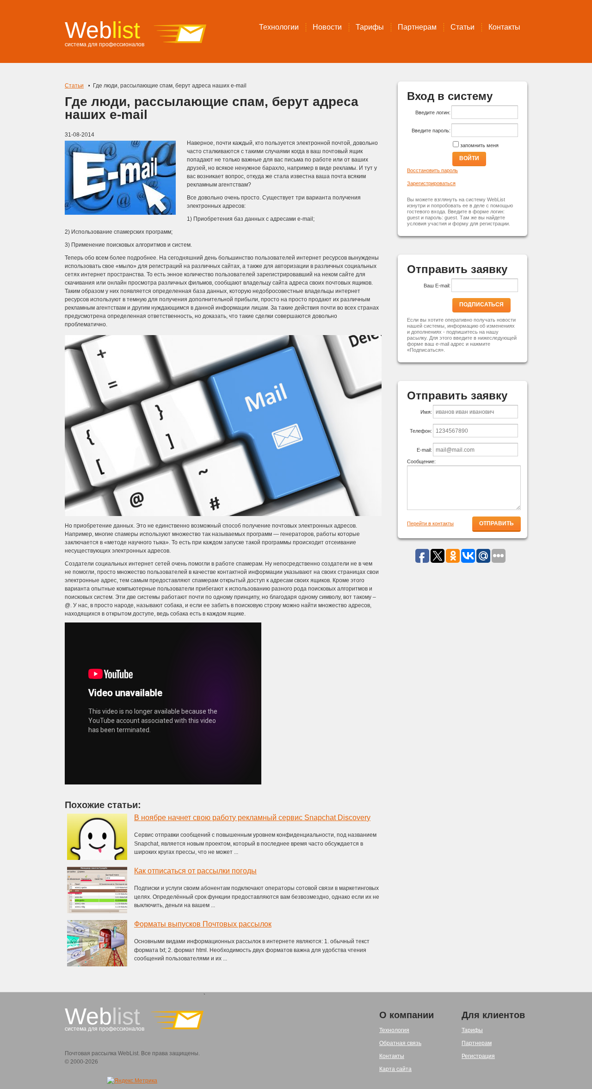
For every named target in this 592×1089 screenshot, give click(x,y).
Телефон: (421, 431)
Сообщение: (421, 461)
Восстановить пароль (432, 170)
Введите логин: (432, 112)
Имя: (426, 412)
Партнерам (417, 27)
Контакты (504, 27)
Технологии (279, 27)
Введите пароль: (431, 130)
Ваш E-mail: (437, 285)
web (102, 30)
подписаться (481, 304)
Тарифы (370, 27)
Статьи (462, 27)
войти (469, 158)
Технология (394, 1030)
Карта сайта (395, 1069)
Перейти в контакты (430, 523)
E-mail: (424, 450)
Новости (327, 27)
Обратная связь (400, 1043)
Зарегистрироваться (431, 183)
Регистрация (478, 1056)
